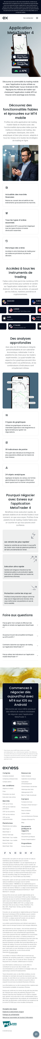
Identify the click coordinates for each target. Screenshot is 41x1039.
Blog (22, 822)
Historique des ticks (27, 789)
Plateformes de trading (10, 826)
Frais (4, 791)
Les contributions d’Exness (29, 816)
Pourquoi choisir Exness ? (29, 805)
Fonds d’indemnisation (28, 839)
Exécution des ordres (9, 797)
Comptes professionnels (10, 779)
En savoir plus (13, 952)
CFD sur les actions (9, 811)
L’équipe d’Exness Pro (28, 819)
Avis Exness (25, 807)
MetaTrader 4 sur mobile (10, 840)
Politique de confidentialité (11, 1014)
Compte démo (7, 782)
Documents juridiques (28, 836)
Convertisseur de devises (29, 786)
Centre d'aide (25, 813)
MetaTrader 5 (7, 829)
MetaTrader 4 (7, 832)
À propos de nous (26, 802)
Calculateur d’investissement (26, 782)
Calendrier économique (28, 779)
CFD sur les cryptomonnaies (7, 818)
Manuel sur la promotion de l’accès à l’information (18, 1017)
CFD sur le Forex (8, 804)
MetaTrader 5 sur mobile (10, 837)
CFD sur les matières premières (9, 808)
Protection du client (9, 794)
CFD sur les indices (9, 814)
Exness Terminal (7, 843)
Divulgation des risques (10, 1009)
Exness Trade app (8, 834)
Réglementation (26, 834)
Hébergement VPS (27, 792)
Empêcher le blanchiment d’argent (13, 1012)
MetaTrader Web (8, 846)
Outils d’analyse (26, 776)
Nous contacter (26, 810)
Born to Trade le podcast (28, 795)
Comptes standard (8, 776)
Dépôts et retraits (8, 788)
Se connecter (28, 18)
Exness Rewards (26, 846)
